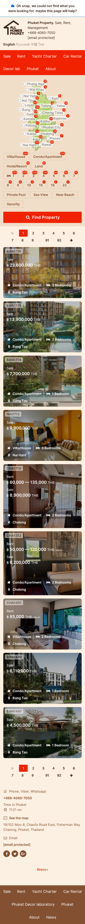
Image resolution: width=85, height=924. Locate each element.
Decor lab (11, 69)
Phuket (33, 69)
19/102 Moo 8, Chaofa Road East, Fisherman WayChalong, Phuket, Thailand (41, 824)
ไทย (41, 44)
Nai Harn (19, 455)
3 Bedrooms (61, 285)
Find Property (46, 217)
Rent (21, 56)
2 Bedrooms (61, 339)
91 (47, 240)
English (9, 44)
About (50, 69)
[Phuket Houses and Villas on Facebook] (6, 853)
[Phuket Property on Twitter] (15, 853)
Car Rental (72, 56)
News (51, 917)
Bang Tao (20, 292)
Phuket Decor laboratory (33, 904)
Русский (23, 44)
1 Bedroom (60, 394)
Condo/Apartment (27, 285)
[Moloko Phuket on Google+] (23, 853)
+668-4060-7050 (41, 33)
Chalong (19, 522)
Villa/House (22, 448)
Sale (7, 56)
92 (59, 240)
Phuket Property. (41, 23)
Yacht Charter (44, 56)
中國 (34, 44)
